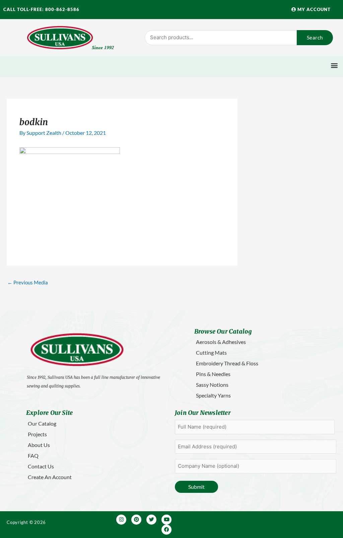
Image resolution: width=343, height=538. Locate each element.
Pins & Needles (213, 374)
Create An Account (50, 477)
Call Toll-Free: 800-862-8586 (41, 9)
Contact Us (41, 466)
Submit (196, 486)
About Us (39, 445)
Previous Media (27, 282)
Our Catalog (42, 423)
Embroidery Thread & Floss (227, 363)
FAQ (33, 455)
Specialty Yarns (213, 395)
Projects (37, 434)
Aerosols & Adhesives (221, 342)
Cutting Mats (211, 352)
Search (315, 37)
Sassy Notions (212, 384)
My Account (313, 9)
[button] (334, 65)
